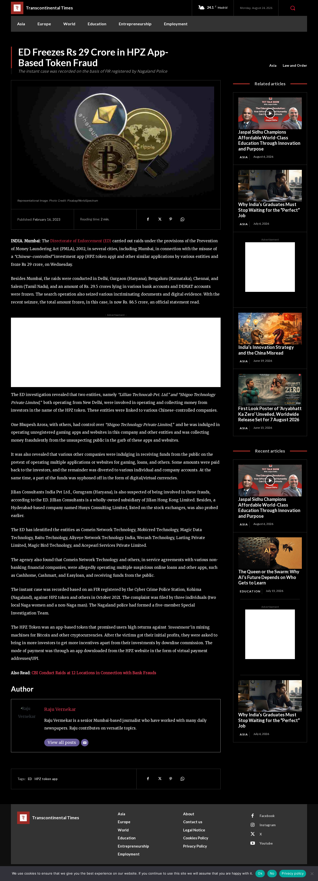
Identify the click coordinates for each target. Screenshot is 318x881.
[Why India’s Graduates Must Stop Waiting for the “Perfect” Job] (270, 186)
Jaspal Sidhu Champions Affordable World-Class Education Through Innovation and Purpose (269, 140)
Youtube (266, 843)
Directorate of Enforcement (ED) (81, 241)
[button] (293, 8)
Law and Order (295, 65)
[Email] (84, 742)
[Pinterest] (171, 219)
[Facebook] (148, 219)
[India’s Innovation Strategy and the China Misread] (270, 328)
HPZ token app (46, 779)
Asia (273, 65)
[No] (311, 873)
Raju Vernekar (60, 709)
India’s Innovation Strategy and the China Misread (266, 350)
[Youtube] (252, 843)
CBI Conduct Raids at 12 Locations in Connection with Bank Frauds (94, 672)
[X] (159, 219)
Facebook (267, 816)
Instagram (268, 825)
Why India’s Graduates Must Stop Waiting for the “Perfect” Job (269, 210)
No (272, 873)
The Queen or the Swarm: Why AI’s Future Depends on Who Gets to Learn (268, 577)
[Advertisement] (116, 352)
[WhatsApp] (182, 219)
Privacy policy (293, 873)
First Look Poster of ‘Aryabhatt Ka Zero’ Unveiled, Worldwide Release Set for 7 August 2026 (270, 414)
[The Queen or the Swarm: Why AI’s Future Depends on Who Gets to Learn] (270, 553)
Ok (260, 873)
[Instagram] (252, 825)
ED (30, 779)
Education (250, 591)
